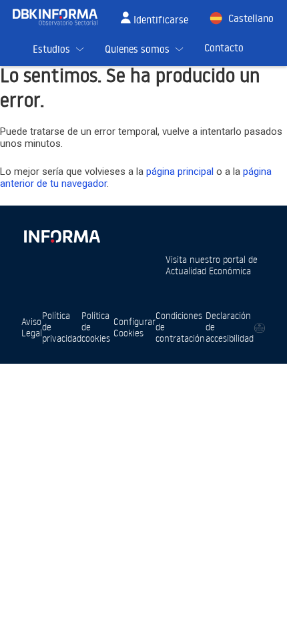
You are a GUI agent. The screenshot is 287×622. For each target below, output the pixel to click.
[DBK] (60, 17)
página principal (180, 172)
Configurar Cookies (134, 327)
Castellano (251, 18)
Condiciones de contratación (180, 327)
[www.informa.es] (61, 234)
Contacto (224, 47)
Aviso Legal (31, 327)
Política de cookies (95, 327)
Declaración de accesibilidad (230, 327)
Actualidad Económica (208, 270)
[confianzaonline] (260, 327)
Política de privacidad (61, 327)
